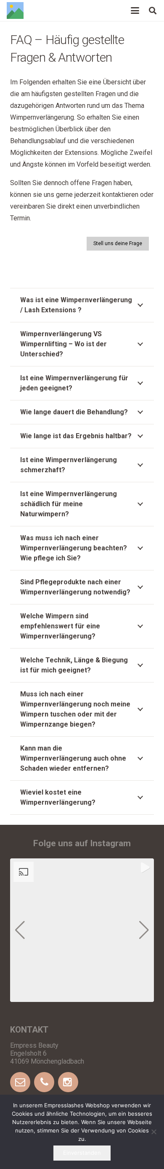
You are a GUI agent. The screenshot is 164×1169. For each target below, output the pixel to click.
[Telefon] (45, 1082)
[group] (82, 930)
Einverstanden (82, 1152)
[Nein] (153, 1131)
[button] (135, 10)
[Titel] (15, 10)
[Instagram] (69, 1082)
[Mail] (21, 1082)
